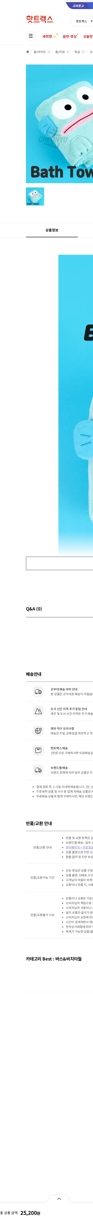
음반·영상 (70, 36)
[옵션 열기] (59, 1198)
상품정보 (51, 230)
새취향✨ (49, 36)
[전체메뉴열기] (30, 36)
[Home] (27, 51)
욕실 (77, 52)
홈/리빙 (60, 52)
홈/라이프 (40, 52)
